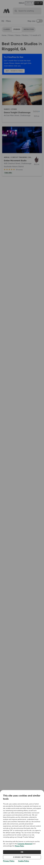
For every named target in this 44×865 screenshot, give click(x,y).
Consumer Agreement (24, 844)
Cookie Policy (23, 861)
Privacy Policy (19, 846)
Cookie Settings (22, 857)
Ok (22, 852)
